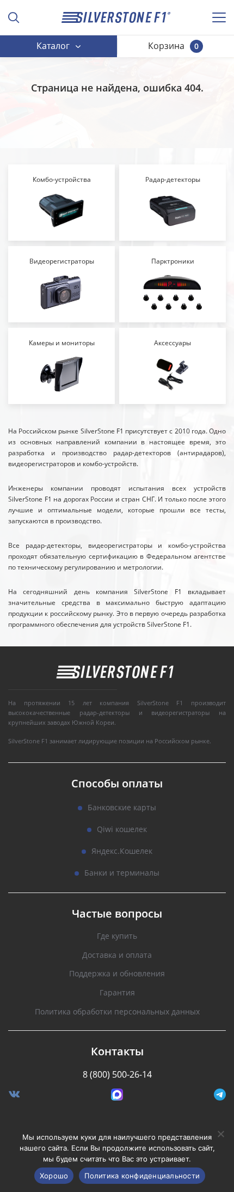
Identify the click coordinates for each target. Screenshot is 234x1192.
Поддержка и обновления (117, 974)
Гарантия (117, 993)
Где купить (117, 936)
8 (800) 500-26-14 (117, 1074)
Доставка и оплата (117, 955)
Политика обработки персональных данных (117, 1012)
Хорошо (54, 1175)
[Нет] (220, 1133)
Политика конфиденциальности (142, 1175)
